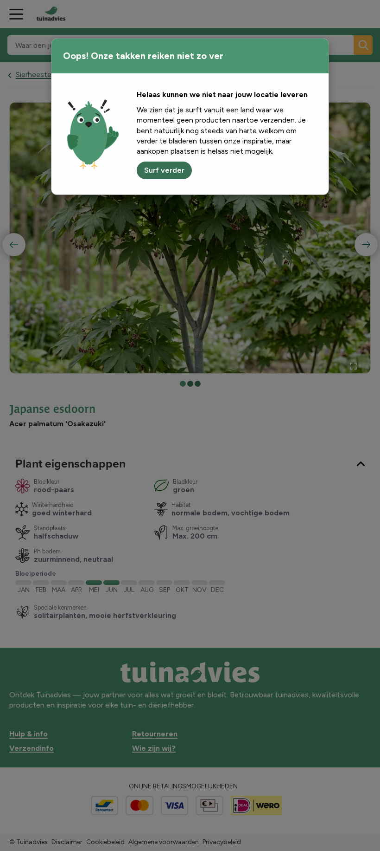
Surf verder (164, 170)
